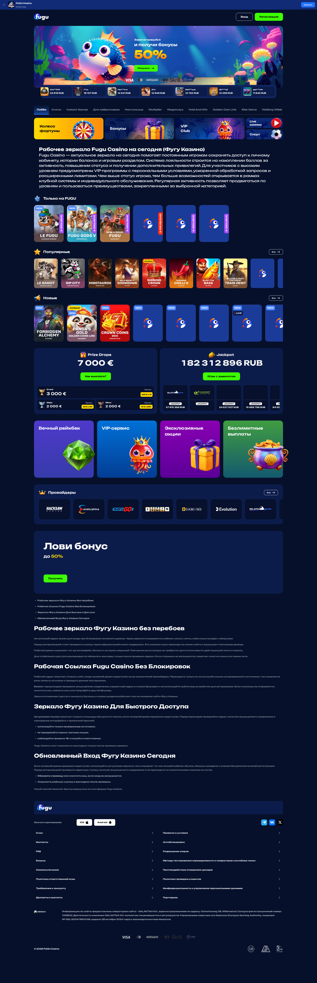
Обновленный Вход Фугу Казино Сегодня (63, 618)
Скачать (308, 5)
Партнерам (170, 897)
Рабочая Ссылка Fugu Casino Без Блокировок (66, 606)
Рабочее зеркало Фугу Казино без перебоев (65, 600)
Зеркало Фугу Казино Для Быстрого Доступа (66, 612)
